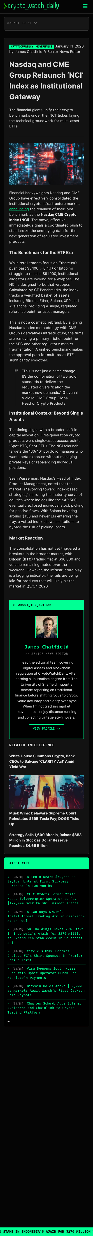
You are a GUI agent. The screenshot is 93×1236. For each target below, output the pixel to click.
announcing (19, 209)
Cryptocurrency (22, 46)
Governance (44, 46)
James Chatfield (28, 51)
